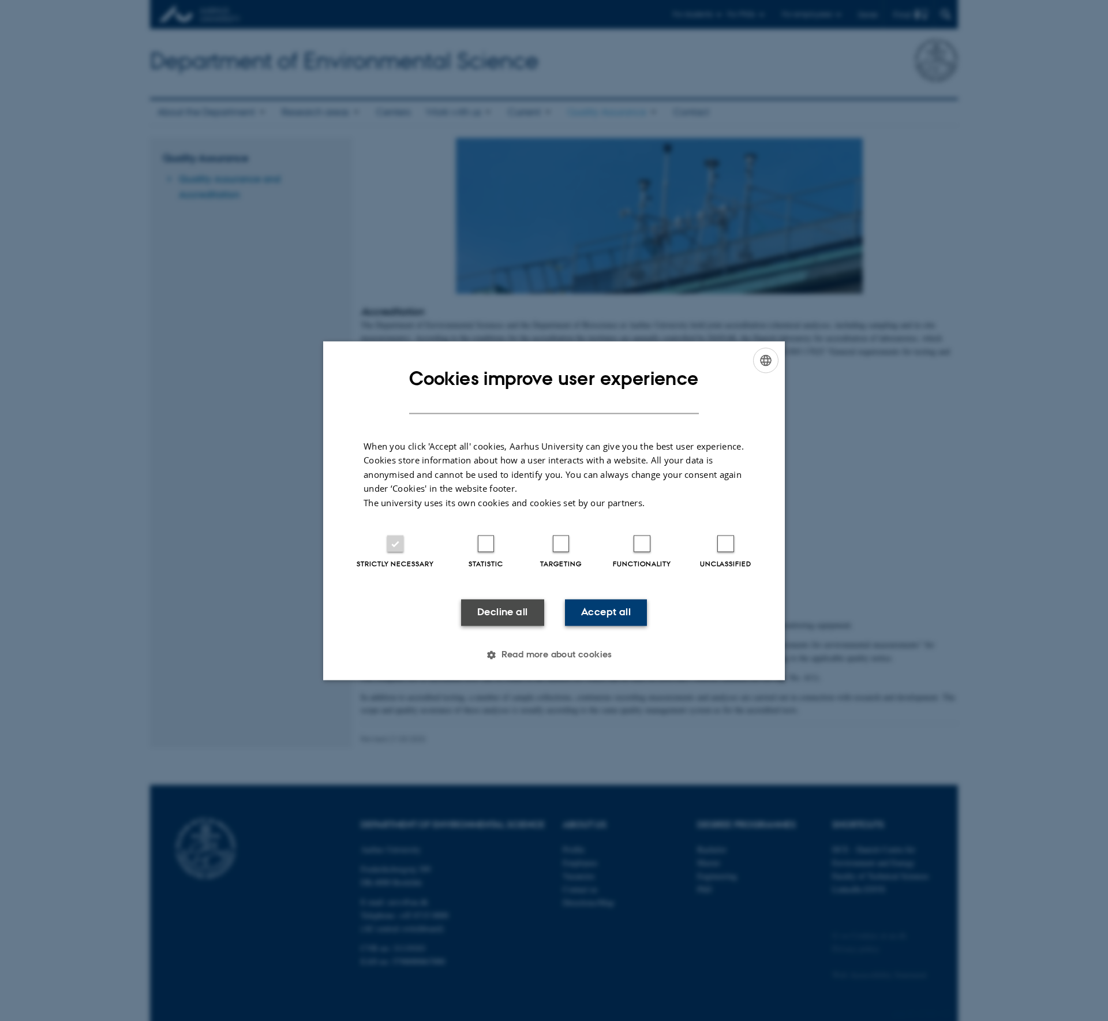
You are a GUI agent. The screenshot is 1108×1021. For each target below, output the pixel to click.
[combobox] (766, 360)
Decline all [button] (502, 612)
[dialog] (554, 510)
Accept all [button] (606, 612)
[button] (554, 654)
